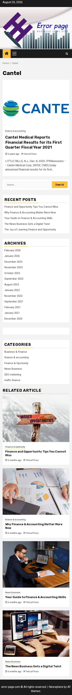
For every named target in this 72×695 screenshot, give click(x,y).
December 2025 (13, 261)
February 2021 (12, 307)
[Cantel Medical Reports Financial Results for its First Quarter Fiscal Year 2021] (36, 103)
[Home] (7, 53)
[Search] (67, 53)
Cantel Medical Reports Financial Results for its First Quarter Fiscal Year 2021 (33, 142)
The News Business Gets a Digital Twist (27, 223)
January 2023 (12, 290)
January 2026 (12, 256)
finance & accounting (15, 131)
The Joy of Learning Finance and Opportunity (30, 229)
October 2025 (12, 273)
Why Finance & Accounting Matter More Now (30, 212)
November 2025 (13, 267)
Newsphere (56, 687)
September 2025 (13, 278)
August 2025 (11, 284)
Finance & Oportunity (16, 363)
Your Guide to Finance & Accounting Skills (28, 218)
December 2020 (13, 318)
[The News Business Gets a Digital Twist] (36, 633)
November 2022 (13, 295)
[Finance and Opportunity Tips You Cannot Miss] (36, 419)
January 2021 (12, 312)
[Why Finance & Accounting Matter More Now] (36, 491)
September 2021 (13, 301)
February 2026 (12, 250)
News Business (13, 368)
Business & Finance (15, 351)
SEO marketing (12, 374)
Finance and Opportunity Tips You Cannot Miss (31, 206)
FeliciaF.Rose (30, 154)
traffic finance (12, 380)
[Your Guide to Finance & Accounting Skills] (36, 564)
